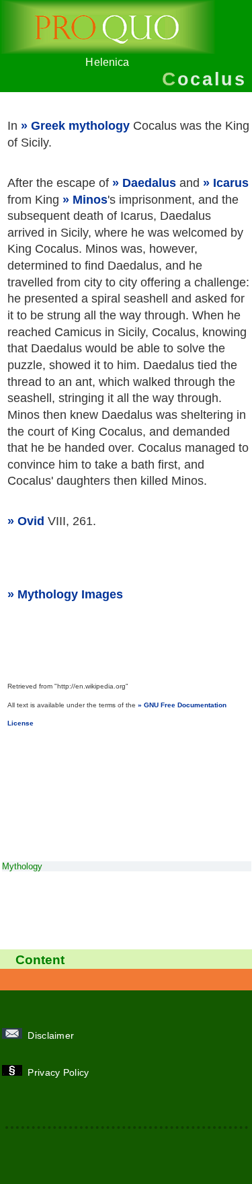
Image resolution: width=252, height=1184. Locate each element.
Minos (90, 199)
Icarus (231, 183)
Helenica (107, 62)
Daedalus (149, 183)
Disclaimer (52, 1035)
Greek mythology (80, 125)
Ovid (30, 521)
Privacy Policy (59, 1072)
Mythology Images (70, 594)
